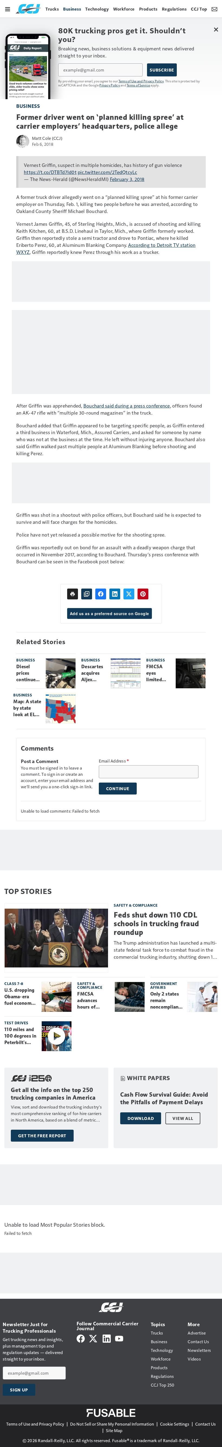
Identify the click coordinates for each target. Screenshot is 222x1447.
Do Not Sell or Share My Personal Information (112, 1424)
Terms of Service (138, 85)
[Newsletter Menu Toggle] (214, 8)
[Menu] (7, 8)
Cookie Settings (174, 1424)
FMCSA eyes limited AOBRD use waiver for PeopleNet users (158, 673)
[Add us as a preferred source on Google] (86, 594)
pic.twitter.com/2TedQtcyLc (107, 172)
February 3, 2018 (127, 179)
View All (182, 1118)
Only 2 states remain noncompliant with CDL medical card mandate (165, 1000)
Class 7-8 (13, 983)
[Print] (72, 594)
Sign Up (19, 1390)
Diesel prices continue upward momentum (28, 673)
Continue (117, 788)
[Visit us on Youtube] (119, 1338)
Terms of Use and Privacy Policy (141, 81)
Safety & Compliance (136, 905)
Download (141, 1118)
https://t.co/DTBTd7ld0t (50, 172)
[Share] (100, 594)
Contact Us (205, 1424)
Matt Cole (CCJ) (47, 138)
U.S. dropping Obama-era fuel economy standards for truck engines (19, 997)
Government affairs (163, 985)
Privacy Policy (109, 85)
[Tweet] (128, 594)
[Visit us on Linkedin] (107, 1338)
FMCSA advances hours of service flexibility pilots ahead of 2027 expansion (93, 1000)
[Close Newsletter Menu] (216, 29)
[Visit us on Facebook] (81, 1338)
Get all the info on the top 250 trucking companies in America (53, 1093)
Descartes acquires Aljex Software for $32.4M (92, 673)
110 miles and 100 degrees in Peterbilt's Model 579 (20, 1036)
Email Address (114, 761)
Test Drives (16, 1022)
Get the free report (42, 1135)
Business (28, 106)
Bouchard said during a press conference (126, 405)
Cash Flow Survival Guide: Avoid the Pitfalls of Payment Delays (164, 1098)
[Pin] (143, 594)
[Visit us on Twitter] (93, 1338)
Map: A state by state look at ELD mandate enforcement (27, 708)
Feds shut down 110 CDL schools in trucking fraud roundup (156, 923)
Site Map (114, 1430)
